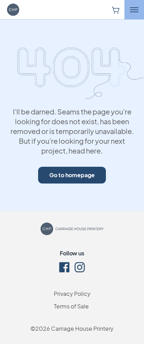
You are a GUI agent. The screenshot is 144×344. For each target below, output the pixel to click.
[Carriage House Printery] (22, 9)
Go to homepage (72, 175)
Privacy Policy (72, 293)
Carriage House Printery (82, 328)
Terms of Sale (71, 306)
